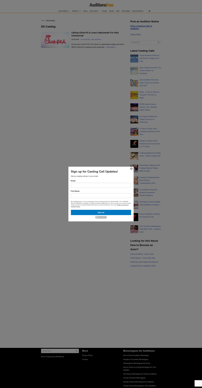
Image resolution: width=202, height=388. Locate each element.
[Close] (131, 168)
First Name (75, 191)
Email (73, 181)
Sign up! (101, 212)
